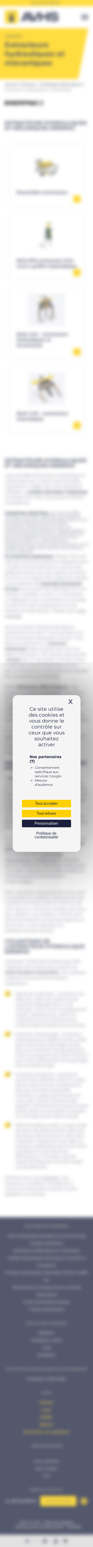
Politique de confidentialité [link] (46, 835)
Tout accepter (46, 803)
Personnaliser (46, 823)
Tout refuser (46, 813)
